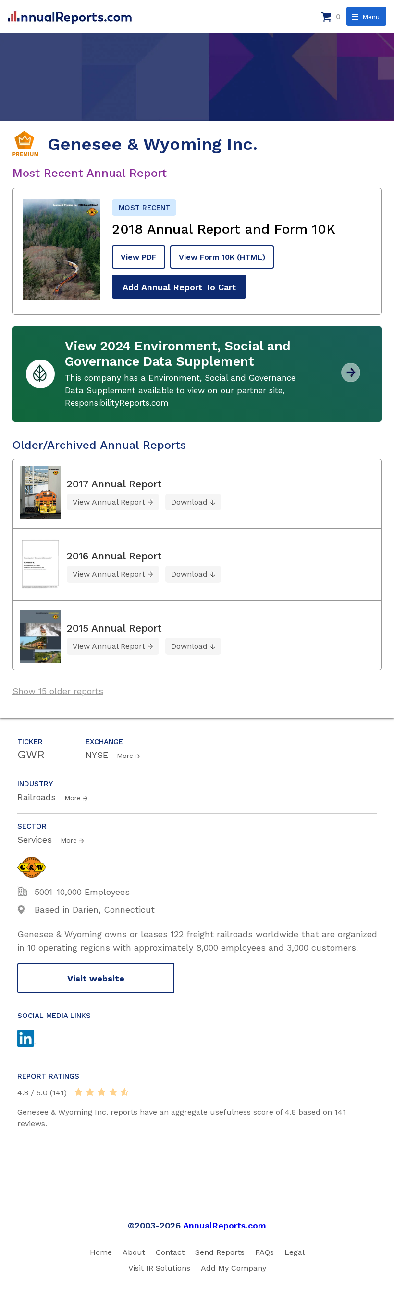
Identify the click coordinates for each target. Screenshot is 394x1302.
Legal (294, 1252)
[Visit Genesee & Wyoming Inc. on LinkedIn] (35, 1039)
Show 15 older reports (57, 691)
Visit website (95, 978)
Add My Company (233, 1268)
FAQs (264, 1252)
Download (189, 502)
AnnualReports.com (224, 1225)
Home (101, 1252)
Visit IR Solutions (159, 1268)
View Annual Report (109, 502)
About (134, 1252)
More (125, 755)
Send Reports (220, 1252)
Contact (170, 1252)
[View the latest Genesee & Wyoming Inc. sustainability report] (350, 378)
